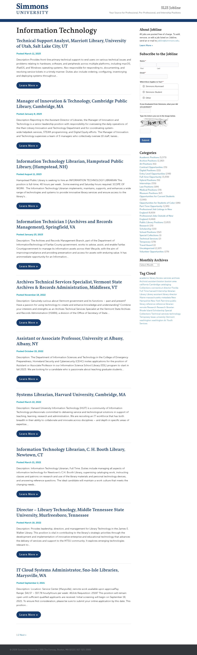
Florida (175, 288)
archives (176, 278)
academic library (148, 278)
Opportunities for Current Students (157, 196)
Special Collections (149, 235)
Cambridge (154, 284)
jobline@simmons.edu (168, 40)
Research (144, 225)
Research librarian (165, 307)
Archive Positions (148, 160)
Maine (143, 297)
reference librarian (164, 304)
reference (150, 304)
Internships (145, 183)
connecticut (157, 288)
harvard (153, 291)
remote (143, 307)
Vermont (170, 317)
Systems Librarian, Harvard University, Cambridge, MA (71, 394)
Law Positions (146, 186)
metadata (166, 297)
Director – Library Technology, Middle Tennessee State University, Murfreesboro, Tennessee (70, 512)
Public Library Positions (151, 222)
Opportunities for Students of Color (157, 203)
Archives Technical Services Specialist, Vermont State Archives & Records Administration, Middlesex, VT (69, 284)
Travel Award (146, 245)
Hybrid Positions (148, 180)
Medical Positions (148, 190)
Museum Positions (149, 193)
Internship (162, 291)
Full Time (144, 291)
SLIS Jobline (171, 7)
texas (153, 317)
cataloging (166, 284)
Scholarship (145, 229)
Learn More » (28, 85)
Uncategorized (147, 248)
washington (145, 320)
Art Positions (146, 164)
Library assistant (154, 294)
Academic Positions (149, 157)
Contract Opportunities (151, 167)
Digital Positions (148, 170)
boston (160, 281)
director (167, 288)
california (144, 284)
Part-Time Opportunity (151, 206)
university (160, 317)
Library (143, 294)
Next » (23, 635)
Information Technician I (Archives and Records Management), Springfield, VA (64, 224)
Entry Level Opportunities (152, 173)
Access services (163, 278)
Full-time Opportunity (151, 177)
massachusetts (153, 297)
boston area (171, 281)
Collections (145, 288)
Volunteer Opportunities (152, 251)
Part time (165, 301)
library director (170, 294)
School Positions (148, 232)
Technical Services (149, 238)
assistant (152, 281)
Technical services (160, 313)
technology (175, 313)
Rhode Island (146, 310)
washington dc (159, 320)
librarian (171, 291)
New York (155, 301)
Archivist (144, 281)
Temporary (145, 242)
